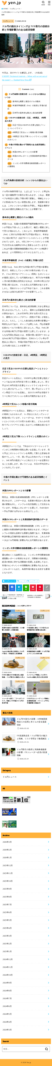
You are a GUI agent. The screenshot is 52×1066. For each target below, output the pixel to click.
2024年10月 (8, 975)
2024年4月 (7, 1022)
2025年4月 (7, 928)
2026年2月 (7, 850)
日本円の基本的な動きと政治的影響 (25, 113)
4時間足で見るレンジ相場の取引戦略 (25, 132)
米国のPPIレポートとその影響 (22, 152)
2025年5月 (7, 920)
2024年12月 (8, 959)
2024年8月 (7, 991)
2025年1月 (7, 951)
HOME (5, 8)
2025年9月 (7, 889)
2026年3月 (7, 842)
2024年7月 (7, 998)
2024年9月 (7, 983)
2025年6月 (7, 912)
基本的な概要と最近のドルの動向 (24, 101)
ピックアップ (33, 581)
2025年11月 (8, 873)
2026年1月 (7, 857)
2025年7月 (7, 904)
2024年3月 (7, 1030)
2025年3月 (7, 936)
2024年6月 (7, 1006)
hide (32, 89)
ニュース (22, 581)
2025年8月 (7, 897)
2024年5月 (7, 1014)
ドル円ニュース (15, 8)
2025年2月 (7, 944)
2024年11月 (8, 967)
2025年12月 (8, 865)
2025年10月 (8, 881)
